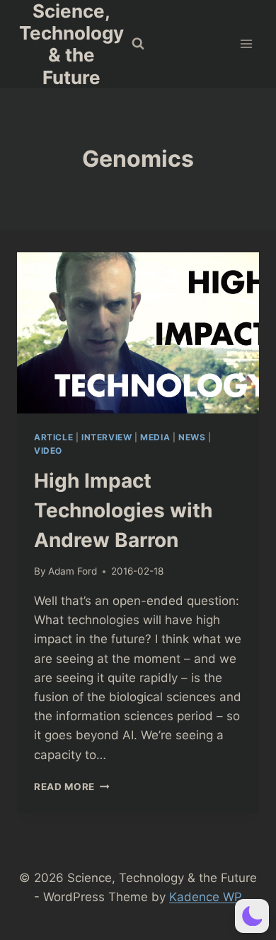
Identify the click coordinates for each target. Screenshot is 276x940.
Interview (106, 437)
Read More (72, 786)
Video (48, 450)
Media (155, 437)
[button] (252, 916)
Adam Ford (72, 571)
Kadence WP (205, 897)
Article (53, 437)
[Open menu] (246, 44)
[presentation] (138, 332)
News (191, 437)
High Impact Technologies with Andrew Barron (123, 510)
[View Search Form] (138, 44)
